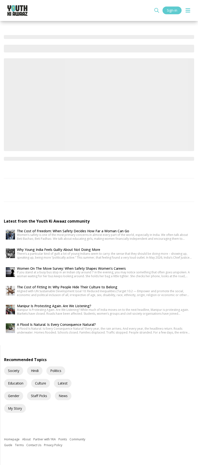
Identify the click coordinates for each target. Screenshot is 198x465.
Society (13, 370)
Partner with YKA (45, 439)
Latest (63, 383)
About (26, 439)
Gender (13, 395)
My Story (15, 408)
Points (63, 439)
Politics (55, 370)
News (63, 395)
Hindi (35, 370)
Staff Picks (39, 395)
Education (15, 383)
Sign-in (172, 10)
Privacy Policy (53, 445)
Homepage (12, 439)
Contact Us (34, 445)
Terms (19, 445)
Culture (40, 383)
